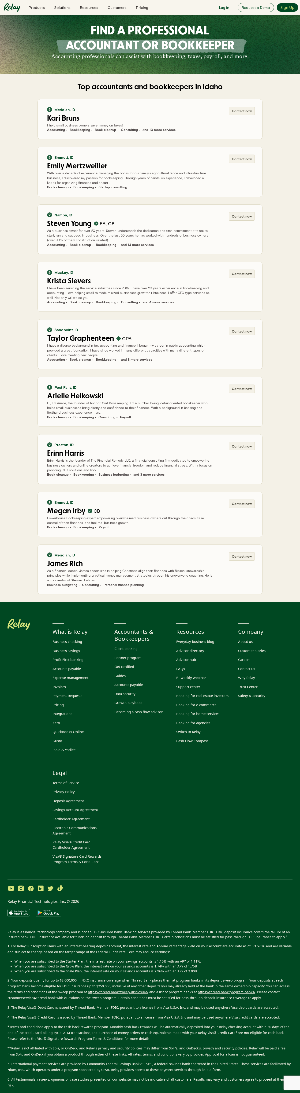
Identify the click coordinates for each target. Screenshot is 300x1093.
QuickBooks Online (68, 731)
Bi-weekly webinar (191, 677)
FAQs (180, 668)
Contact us (246, 668)
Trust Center (248, 686)
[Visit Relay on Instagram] (20, 889)
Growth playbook (128, 702)
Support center (188, 686)
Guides (120, 675)
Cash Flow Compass (192, 740)
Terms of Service (65, 782)
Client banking (126, 648)
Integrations (62, 713)
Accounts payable (66, 668)
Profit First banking (67, 659)
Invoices (59, 686)
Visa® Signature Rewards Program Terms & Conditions (80, 1038)
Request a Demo (256, 7)
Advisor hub (186, 659)
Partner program (128, 657)
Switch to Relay (188, 731)
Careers (244, 659)
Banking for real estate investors (202, 695)
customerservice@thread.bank (32, 998)
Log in (224, 7)
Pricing (142, 7)
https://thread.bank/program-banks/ (226, 992)
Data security (124, 693)
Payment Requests (67, 695)
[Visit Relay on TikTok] (60, 889)
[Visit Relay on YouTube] (11, 889)
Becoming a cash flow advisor (138, 711)
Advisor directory (190, 650)
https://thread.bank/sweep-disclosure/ (118, 992)
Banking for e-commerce (196, 704)
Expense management (70, 677)
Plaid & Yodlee (63, 749)
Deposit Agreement (68, 800)
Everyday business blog (195, 641)
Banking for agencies (193, 722)
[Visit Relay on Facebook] (30, 889)
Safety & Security (251, 695)
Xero (56, 722)
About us (245, 641)
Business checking (67, 641)
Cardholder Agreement (71, 818)
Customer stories (252, 650)
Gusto (57, 740)
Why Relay (246, 677)
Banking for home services (197, 713)
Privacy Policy (63, 791)
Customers (117, 7)
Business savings (66, 650)
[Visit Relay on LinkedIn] (40, 889)
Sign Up (287, 7)
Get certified (124, 666)
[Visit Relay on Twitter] (50, 889)
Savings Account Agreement (75, 809)
